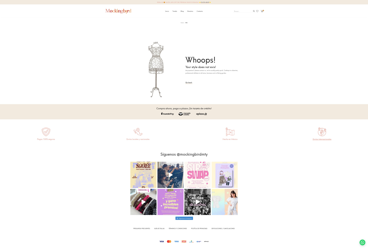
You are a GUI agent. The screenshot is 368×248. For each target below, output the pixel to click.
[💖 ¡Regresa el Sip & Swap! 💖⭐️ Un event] (197, 175)
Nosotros (190, 11)
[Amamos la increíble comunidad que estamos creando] (197, 202)
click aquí (205, 2)
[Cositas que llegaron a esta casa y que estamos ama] (143, 202)
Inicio (167, 11)
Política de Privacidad (199, 228)
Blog (182, 11)
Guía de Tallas (159, 228)
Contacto (200, 11)
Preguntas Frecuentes (141, 228)
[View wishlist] (257, 11)
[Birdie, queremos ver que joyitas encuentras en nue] (170, 202)
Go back (188, 82)
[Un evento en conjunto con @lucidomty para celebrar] (143, 175)
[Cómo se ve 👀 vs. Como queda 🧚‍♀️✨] (225, 202)
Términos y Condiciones (178, 228)
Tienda (174, 11)
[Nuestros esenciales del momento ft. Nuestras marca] (225, 175)
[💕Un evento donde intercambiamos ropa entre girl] (170, 175)
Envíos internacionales (322, 138)
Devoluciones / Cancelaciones (223, 228)
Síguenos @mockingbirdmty (184, 154)
